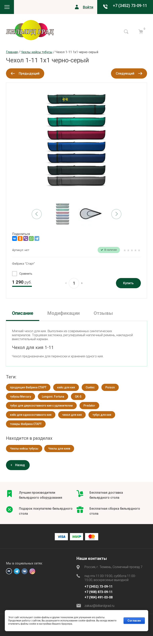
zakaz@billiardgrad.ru (99, 606)
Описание (22, 313)
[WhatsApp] (31, 238)
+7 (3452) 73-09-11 (130, 5)
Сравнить (25, 273)
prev (37, 214)
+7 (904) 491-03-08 (98, 597)
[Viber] (25, 238)
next (116, 214)
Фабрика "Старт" (23, 263)
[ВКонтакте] (14, 238)
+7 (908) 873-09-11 (98, 592)
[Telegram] (36, 238)
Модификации (63, 313)
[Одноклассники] (20, 238)
